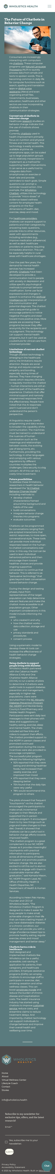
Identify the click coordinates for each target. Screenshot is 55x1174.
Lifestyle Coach (10, 1083)
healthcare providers (25, 218)
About (5, 1076)
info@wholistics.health (14, 1100)
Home (5, 1073)
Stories (5, 1090)
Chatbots (24, 271)
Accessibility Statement (13, 1167)
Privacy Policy (9, 1164)
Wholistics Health (23, 6)
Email (8, 1127)
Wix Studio (44, 1170)
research (27, 121)
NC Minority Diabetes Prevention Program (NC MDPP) (26, 702)
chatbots (18, 63)
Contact (6, 1086)
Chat (46, 1166)
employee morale (26, 989)
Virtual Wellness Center (14, 1079)
